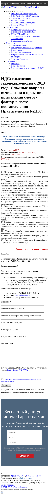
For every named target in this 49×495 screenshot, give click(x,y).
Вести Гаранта (17, 50)
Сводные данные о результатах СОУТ (27, 68)
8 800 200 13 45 (40, 3)
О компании (11, 61)
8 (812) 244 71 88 (33, 476)
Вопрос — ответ (18, 20)
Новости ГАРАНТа (19, 25)
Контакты (15, 63)
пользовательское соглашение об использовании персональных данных (26, 449)
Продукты (10, 43)
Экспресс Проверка (19, 59)
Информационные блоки (22, 41)
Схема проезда (7, 485)
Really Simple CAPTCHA (17, 370)
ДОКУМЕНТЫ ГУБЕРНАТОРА (25, 16)
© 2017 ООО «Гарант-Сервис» (14, 487)
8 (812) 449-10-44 (18, 476)
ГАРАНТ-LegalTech (19, 34)
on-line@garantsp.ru (23, 295)
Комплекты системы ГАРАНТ (24, 32)
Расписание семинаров (21, 52)
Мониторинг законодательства (24, 14)
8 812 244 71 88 (7, 72)
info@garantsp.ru (13, 8)
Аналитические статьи (21, 18)
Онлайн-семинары (19, 45)
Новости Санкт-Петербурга (23, 23)
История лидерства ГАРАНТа (23, 29)
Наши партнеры (18, 66)
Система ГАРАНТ (13, 27)
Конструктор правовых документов (26, 48)
